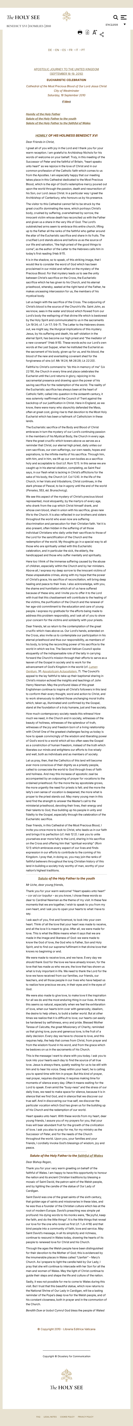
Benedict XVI (17, 26)
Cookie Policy (67, 1417)
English (113, 25)
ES (64, 50)
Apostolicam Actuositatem (59, 671)
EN (57, 50)
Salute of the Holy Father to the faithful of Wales (58, 123)
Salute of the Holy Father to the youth (51, 118)
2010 (48, 26)
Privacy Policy (85, 1417)
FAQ (38, 1417)
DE (50, 50)
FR (70, 50)
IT (77, 50)
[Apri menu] (123, 17)
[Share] (112, 35)
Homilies (36, 26)
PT (83, 50)
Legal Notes (50, 1417)
